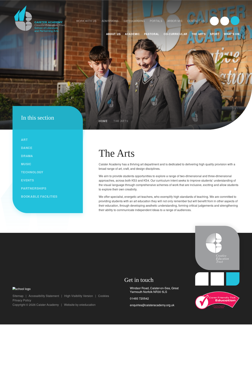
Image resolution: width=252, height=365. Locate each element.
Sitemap (18, 296)
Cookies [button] (103, 296)
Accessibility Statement (44, 296)
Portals (156, 21)
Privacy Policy (22, 300)
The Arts (120, 121)
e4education (87, 305)
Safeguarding (134, 21)
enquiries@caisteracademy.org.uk (152, 305)
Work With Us (86, 21)
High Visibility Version (78, 296)
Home (103, 121)
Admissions (110, 21)
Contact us (196, 21)
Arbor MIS (174, 21)
